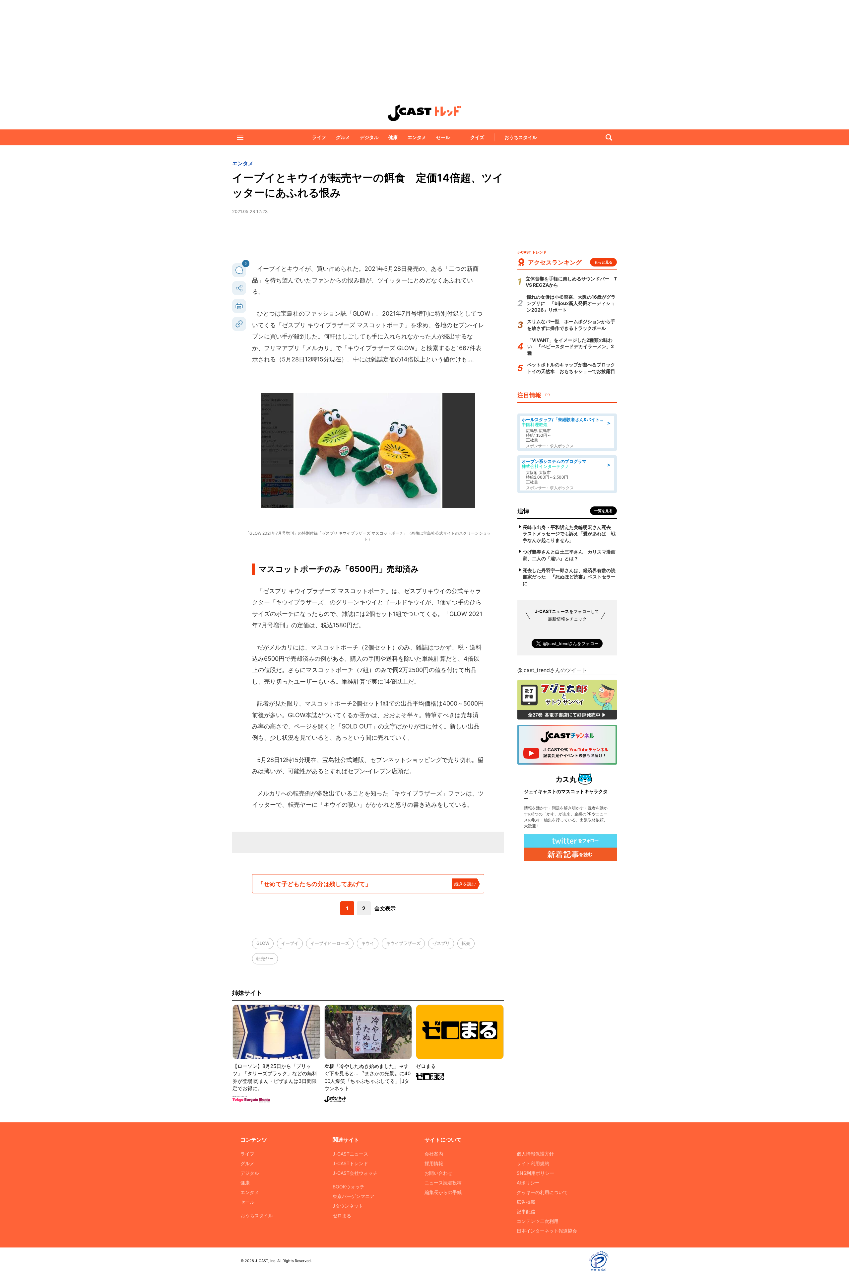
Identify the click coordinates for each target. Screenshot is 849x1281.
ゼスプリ (441, 943)
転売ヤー (265, 958)
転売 (466, 943)
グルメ (343, 137)
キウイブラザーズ (403, 943)
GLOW (262, 943)
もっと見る (603, 262)
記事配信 (526, 1211)
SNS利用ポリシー (535, 1173)
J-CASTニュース (350, 1154)
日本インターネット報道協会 (547, 1231)
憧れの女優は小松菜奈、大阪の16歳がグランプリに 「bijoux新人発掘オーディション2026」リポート (571, 303)
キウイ (367, 943)
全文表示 (385, 908)
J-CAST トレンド (424, 112)
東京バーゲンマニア (353, 1196)
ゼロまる (342, 1215)
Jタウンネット (348, 1206)
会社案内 (433, 1154)
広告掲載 (526, 1202)
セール (443, 137)
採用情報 (433, 1163)
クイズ (477, 137)
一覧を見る (603, 510)
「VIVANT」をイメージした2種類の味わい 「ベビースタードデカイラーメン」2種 (570, 346)
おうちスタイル (520, 137)
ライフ (319, 137)
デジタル (369, 137)
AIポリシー (528, 1182)
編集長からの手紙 (443, 1192)
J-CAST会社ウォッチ (355, 1173)
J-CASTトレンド (350, 1163)
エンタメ (417, 137)
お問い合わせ (438, 1173)
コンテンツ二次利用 (537, 1221)
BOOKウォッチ (348, 1186)
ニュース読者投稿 (443, 1182)
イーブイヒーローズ (329, 943)
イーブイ (289, 943)
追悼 (523, 510)
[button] (240, 137)
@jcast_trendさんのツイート (552, 670)
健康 (393, 137)
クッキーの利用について (542, 1192)
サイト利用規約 (533, 1163)
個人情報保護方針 (535, 1154)
